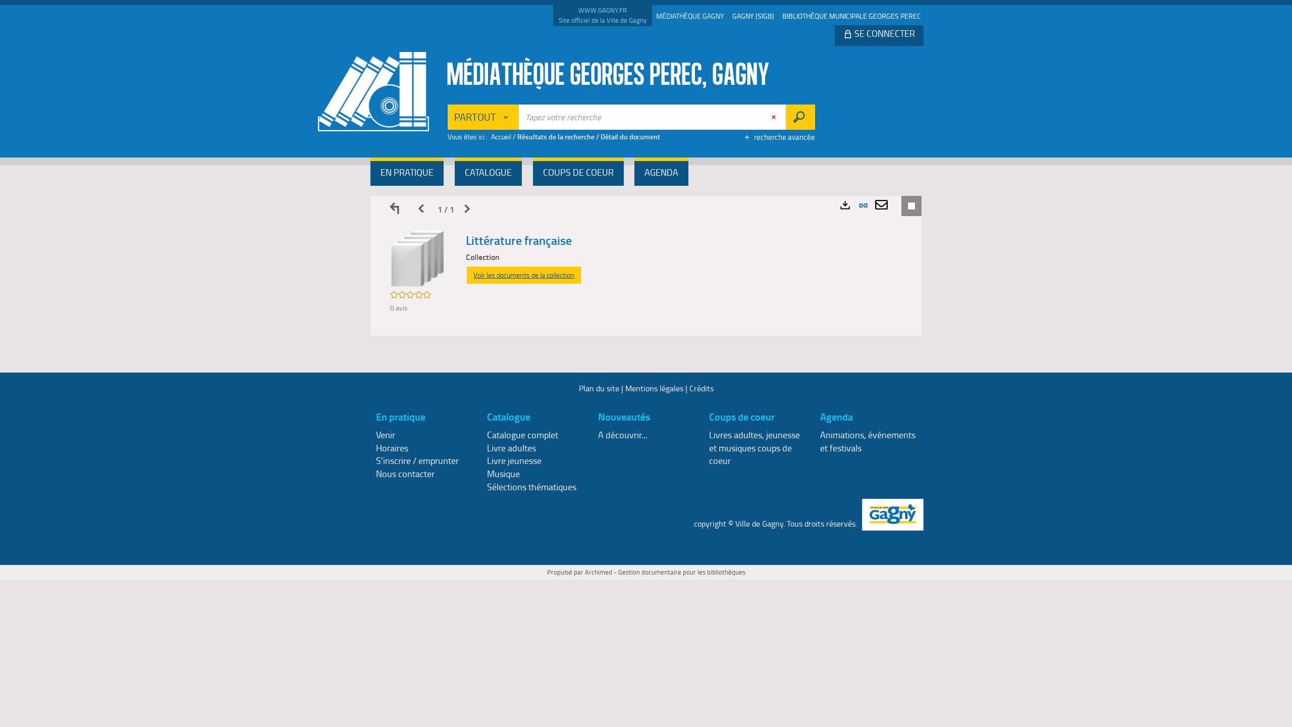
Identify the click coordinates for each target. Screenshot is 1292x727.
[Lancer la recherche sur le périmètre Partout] (800, 117)
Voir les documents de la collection (523, 275)
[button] (407, 173)
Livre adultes (511, 448)
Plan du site (599, 388)
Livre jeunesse (514, 460)
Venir (385, 435)
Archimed (598, 572)
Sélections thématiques (531, 487)
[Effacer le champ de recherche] (775, 117)
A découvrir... (623, 435)
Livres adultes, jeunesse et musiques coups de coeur (754, 447)
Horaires (392, 448)
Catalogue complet (522, 435)
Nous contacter (405, 474)
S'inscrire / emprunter (417, 460)
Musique (503, 474)
